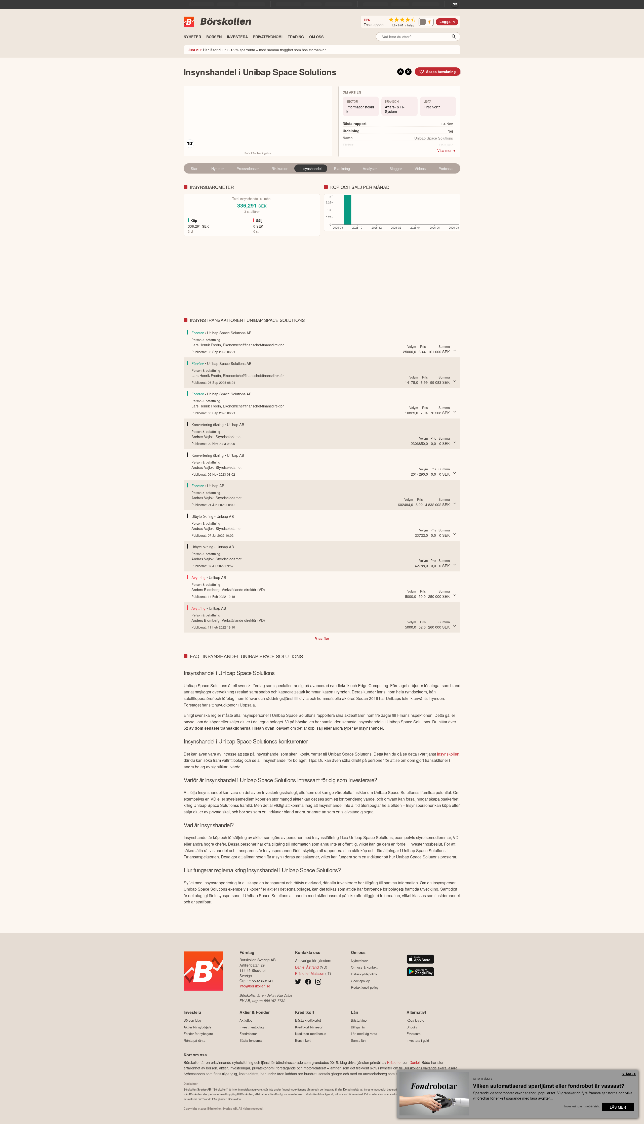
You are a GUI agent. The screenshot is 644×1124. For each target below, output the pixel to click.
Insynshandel (310, 168)
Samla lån (358, 1040)
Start (194, 168)
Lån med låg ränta (364, 1033)
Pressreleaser (247, 168)
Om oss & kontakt (364, 967)
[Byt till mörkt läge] (426, 22)
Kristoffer (394, 1062)
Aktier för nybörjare (197, 1027)
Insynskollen (448, 754)
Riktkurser (279, 168)
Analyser (370, 168)
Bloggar (395, 168)
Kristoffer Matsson (309, 973)
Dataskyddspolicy (364, 974)
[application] (392, 213)
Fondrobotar (248, 1033)
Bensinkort (303, 1040)
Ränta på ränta (194, 1040)
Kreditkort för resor (308, 1027)
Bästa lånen (359, 1020)
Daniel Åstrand (307, 967)
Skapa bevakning (441, 72)
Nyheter (217, 168)
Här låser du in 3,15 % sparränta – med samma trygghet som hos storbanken (257, 49)
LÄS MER (618, 1107)
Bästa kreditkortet (308, 1020)
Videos (420, 168)
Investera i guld (418, 1040)
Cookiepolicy (360, 980)
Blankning (342, 168)
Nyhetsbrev (359, 960)
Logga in (447, 22)
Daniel (415, 1062)
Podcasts (445, 168)
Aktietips (245, 1020)
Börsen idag (192, 1020)
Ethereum (414, 1033)
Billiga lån (358, 1027)
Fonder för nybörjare (198, 1033)
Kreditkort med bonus (310, 1033)
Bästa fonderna (250, 1040)
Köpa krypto (415, 1020)
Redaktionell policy (365, 987)
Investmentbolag (251, 1027)
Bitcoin (412, 1027)
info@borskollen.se (254, 985)
